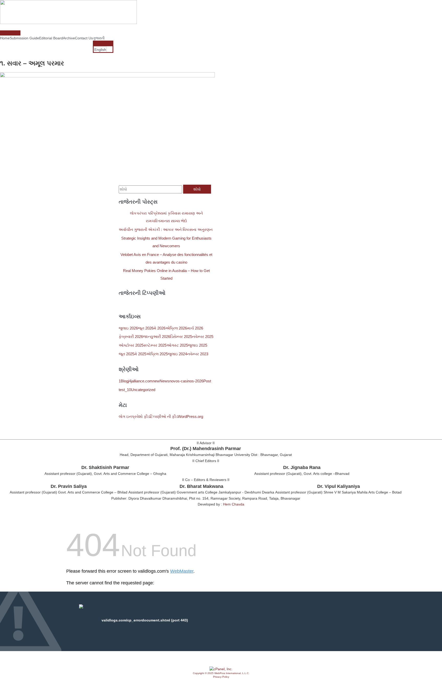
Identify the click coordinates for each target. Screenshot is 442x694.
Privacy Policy (221, 676)
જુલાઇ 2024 (177, 354)
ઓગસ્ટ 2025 (177, 345)
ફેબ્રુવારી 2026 (131, 336)
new (156, 381)
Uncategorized (143, 389)
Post (207, 381)
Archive (69, 38)
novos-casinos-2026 (186, 381)
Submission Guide (24, 38)
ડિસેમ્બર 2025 (181, 336)
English (100, 50)
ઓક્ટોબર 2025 (131, 345)
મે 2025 (140, 354)
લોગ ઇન (125, 416)
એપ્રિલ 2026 (176, 328)
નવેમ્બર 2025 (202, 336)
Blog (124, 381)
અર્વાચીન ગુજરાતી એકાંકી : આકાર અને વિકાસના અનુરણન (166, 229)
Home (5, 38)
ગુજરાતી (99, 38)
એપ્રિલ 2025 (157, 354)
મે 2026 (159, 328)
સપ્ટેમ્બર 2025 (155, 345)
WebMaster (181, 571)
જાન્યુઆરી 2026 (156, 336)
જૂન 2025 (126, 354)
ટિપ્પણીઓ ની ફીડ (164, 416)
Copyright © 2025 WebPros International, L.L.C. (221, 673)
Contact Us (84, 38)
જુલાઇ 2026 (128, 328)
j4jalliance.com (140, 381)
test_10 (125, 389)
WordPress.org (190, 416)
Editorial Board (51, 38)
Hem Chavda (233, 504)
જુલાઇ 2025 (197, 345)
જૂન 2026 (145, 328)
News (164, 381)
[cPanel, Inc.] (221, 669)
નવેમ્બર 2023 (197, 354)
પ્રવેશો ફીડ (141, 416)
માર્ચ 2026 (195, 328)
